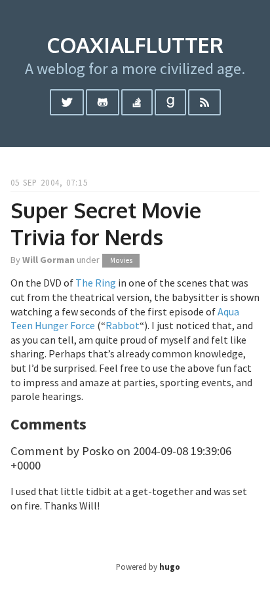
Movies (121, 260)
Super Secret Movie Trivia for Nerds (105, 223)
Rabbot (123, 325)
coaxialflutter (135, 44)
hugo (169, 566)
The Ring (95, 282)
